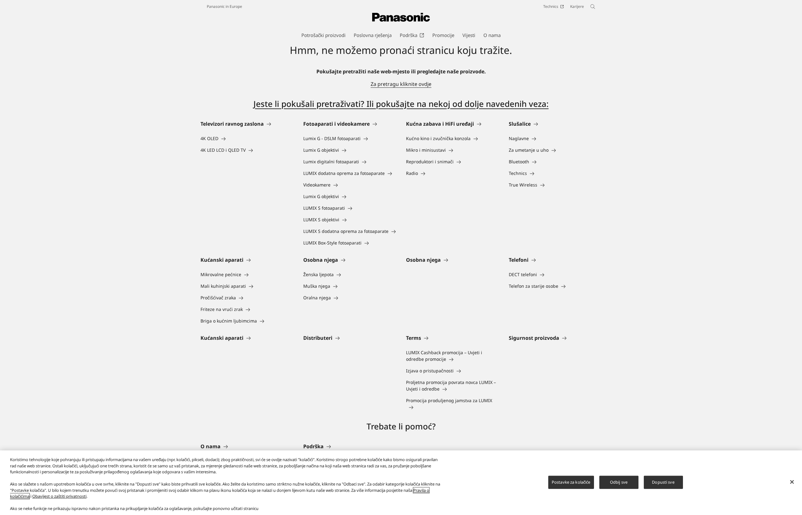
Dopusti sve (663, 482)
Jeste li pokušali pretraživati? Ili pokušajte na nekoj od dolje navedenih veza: (401, 103)
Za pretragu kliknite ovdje (401, 84)
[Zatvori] (792, 482)
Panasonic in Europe (224, 6)
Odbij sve (619, 482)
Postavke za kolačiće (571, 482)
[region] (401, 482)
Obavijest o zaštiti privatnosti (59, 496)
